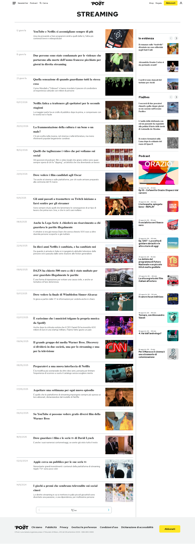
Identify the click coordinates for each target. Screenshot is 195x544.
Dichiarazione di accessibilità (137, 527)
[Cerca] (41, 3)
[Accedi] (181, 3)
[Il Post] (97, 3)
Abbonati (170, 3)
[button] (39, 510)
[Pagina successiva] (109, 510)
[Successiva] (176, 38)
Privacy (64, 527)
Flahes (144, 97)
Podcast (34, 3)
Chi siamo (36, 527)
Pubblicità (51, 527)
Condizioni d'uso (109, 527)
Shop (151, 3)
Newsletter (23, 3)
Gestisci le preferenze (84, 527)
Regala (159, 3)
